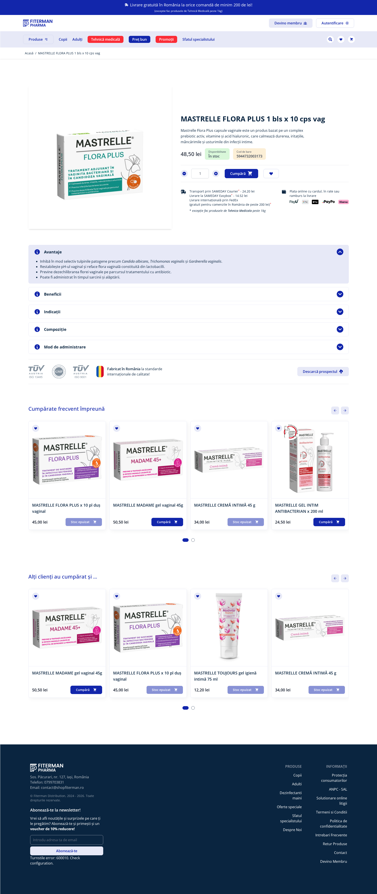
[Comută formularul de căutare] (330, 39)
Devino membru (288, 23)
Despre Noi (292, 829)
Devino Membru (333, 861)
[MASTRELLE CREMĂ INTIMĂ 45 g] (229, 459)
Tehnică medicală (105, 39)
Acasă (29, 53)
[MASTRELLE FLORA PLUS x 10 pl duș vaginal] (67, 459)
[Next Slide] (345, 410)
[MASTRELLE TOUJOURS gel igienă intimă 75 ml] (229, 627)
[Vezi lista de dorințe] (340, 39)
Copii (63, 39)
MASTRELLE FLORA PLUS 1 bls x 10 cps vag (69, 53)
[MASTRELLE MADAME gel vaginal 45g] (148, 459)
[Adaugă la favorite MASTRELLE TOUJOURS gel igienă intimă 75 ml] (197, 596)
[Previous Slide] (335, 410)
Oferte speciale (289, 806)
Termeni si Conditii (331, 812)
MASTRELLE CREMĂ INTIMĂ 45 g (224, 505)
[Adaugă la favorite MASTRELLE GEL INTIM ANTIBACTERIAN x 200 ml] (278, 428)
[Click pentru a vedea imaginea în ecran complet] (100, 157)
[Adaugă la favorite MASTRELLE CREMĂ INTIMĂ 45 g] (197, 428)
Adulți (77, 39)
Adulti (297, 784)
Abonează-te (66, 850)
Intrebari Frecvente (331, 835)
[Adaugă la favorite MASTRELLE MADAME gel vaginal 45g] (116, 428)
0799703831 (54, 782)
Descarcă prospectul (320, 371)
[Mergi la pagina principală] (37, 23)
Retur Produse (335, 843)
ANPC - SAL (338, 789)
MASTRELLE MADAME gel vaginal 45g (148, 505)
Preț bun (139, 39)
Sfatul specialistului (198, 39)
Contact (340, 852)
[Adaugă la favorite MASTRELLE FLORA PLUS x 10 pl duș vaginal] (35, 428)
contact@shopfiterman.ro (62, 787)
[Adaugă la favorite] (271, 173)
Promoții (166, 39)
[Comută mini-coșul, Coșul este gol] (351, 39)
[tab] (185, 540)
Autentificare (332, 23)
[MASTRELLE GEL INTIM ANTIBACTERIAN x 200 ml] (310, 459)
